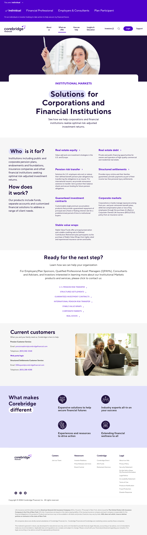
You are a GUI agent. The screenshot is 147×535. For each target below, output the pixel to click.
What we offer (62, 28)
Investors (108, 29)
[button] (40, 10)
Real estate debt (109, 150)
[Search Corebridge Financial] (118, 28)
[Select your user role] (22, 2)
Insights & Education (91, 28)
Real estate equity (66, 150)
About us (48, 28)
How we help (76, 28)
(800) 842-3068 (25, 351)
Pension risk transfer (67, 169)
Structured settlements (113, 169)
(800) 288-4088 (25, 370)
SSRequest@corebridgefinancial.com (29, 365)
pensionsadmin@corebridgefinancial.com (31, 346)
